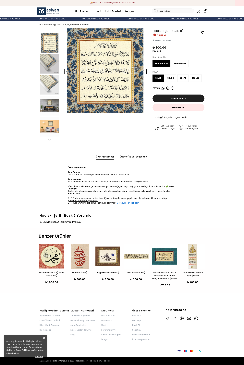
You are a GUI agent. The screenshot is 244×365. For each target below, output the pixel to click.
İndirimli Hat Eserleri (109, 11)
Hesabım (136, 315)
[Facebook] (167, 318)
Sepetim (136, 330)
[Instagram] (175, 318)
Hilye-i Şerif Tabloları (49, 325)
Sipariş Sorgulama (141, 334)
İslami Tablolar (103, 361)
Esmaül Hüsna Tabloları (51, 320)
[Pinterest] (182, 318)
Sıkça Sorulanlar (78, 325)
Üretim (104, 325)
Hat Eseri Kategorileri (50, 24)
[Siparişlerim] (198, 11)
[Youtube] (189, 318)
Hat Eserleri (82, 11)
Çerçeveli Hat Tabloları (128, 202)
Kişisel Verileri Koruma (80, 330)
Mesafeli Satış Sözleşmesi (82, 320)
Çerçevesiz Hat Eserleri (77, 24)
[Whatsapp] (196, 318)
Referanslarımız (108, 330)
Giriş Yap (136, 320)
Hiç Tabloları (45, 330)
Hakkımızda (106, 320)
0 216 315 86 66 (175, 310)
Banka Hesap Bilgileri (111, 334)
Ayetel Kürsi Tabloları (50, 315)
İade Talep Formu (141, 339)
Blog (72, 334)
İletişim (129, 11)
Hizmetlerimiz (108, 315)
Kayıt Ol (136, 325)
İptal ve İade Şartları (80, 315)
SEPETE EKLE (178, 98)
